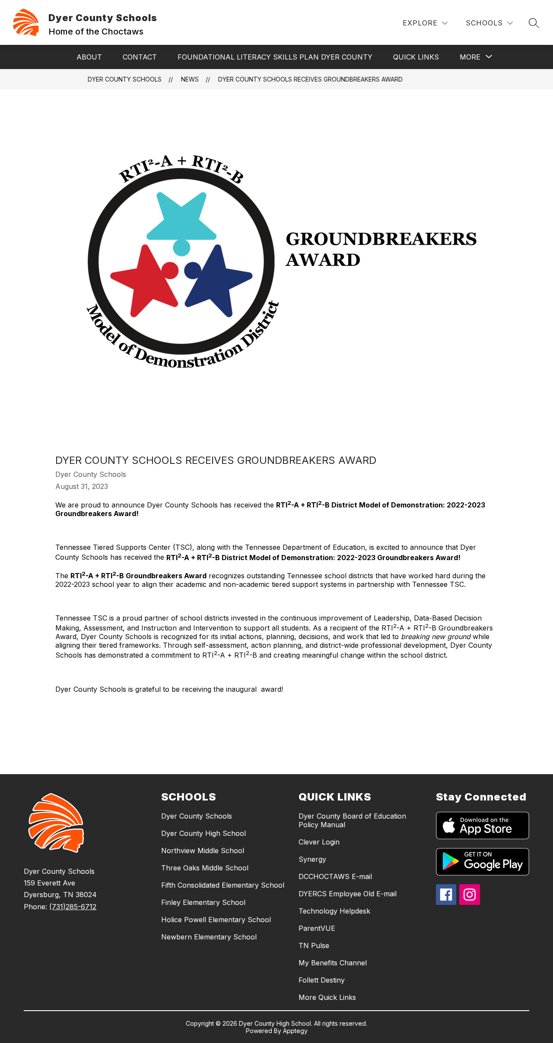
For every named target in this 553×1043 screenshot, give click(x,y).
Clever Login (319, 842)
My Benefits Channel (333, 962)
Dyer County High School (203, 833)
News (190, 79)
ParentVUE (317, 928)
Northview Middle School (202, 850)
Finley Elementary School (203, 902)
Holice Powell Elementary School (216, 919)
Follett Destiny (322, 980)
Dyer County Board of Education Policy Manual (352, 820)
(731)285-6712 (72, 906)
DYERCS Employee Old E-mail (348, 893)
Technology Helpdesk (334, 911)
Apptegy (295, 1030)
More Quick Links (327, 997)
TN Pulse (314, 945)
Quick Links (416, 57)
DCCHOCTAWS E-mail (335, 876)
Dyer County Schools (125, 79)
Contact (140, 57)
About (89, 57)
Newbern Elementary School (209, 937)
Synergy (312, 859)
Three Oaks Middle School (204, 867)
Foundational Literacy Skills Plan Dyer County (275, 57)
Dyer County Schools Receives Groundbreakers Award (310, 79)
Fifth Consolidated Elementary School (222, 885)
